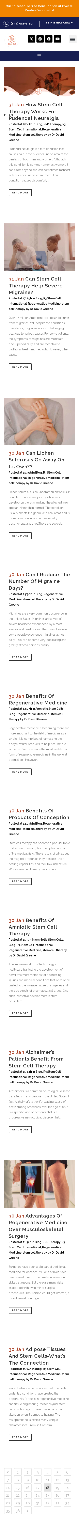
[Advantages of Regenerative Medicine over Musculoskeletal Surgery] (39, 1184)
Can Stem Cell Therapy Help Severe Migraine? (36, 285)
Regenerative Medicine (44, 303)
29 (18, 1503)
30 (28, 1503)
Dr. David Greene (41, 309)
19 (57, 1487)
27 (67, 1495)
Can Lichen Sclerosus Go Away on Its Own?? (36, 459)
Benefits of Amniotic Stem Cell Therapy (33, 927)
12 (57, 1480)
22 (18, 1495)
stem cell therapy (35, 134)
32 (47, 1503)
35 (8, 1511)
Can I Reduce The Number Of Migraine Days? (39, 581)
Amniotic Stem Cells (49, 708)
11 (47, 1480)
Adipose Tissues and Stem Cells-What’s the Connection (37, 1356)
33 (58, 1503)
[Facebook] (48, 39)
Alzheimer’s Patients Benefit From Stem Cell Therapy (36, 1058)
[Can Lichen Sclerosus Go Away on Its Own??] (39, 421)
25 (47, 1495)
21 (8, 1495)
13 (67, 1480)
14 (8, 1487)
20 (67, 1487)
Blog (39, 124)
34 (67, 1503)
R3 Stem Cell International (35, 945)
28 (8, 1503)
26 (58, 1495)
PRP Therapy (52, 124)
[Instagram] (40, 39)
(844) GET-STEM (22, 23)
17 (38, 1487)
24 (38, 1495)
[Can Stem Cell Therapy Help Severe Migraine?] (39, 247)
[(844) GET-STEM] (6, 24)
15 (18, 1487)
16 (28, 1487)
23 (28, 1495)
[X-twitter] (31, 39)
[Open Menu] (39, 56)
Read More (20, 192)
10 (38, 1480)
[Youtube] (57, 39)
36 (18, 1511)
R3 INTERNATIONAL (58, 22)
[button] (73, 39)
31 (38, 1503)
